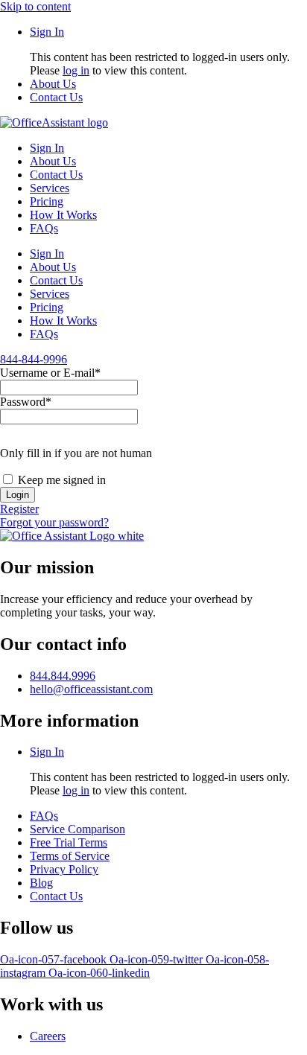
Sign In (47, 147)
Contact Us (56, 174)
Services (49, 188)
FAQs (44, 228)
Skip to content (35, 6)
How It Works (63, 214)
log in (76, 70)
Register (19, 509)
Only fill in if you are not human (76, 453)
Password (25, 401)
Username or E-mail (50, 372)
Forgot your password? (54, 522)
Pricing (46, 201)
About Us (53, 161)
